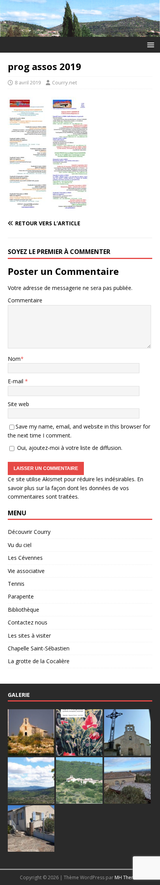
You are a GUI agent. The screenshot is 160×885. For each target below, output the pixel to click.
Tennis (16, 583)
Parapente (21, 596)
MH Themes (128, 877)
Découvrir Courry (29, 531)
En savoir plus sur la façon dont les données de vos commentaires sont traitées (75, 487)
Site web (18, 404)
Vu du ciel (19, 545)
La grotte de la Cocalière (39, 661)
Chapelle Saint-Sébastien (39, 648)
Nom (14, 358)
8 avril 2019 (28, 82)
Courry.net (64, 82)
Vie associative (26, 571)
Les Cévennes (25, 557)
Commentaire (25, 300)
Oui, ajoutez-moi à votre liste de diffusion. (69, 447)
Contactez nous (27, 622)
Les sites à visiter (29, 635)
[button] (149, 44)
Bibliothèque (23, 609)
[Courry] (80, 32)
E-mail (16, 381)
